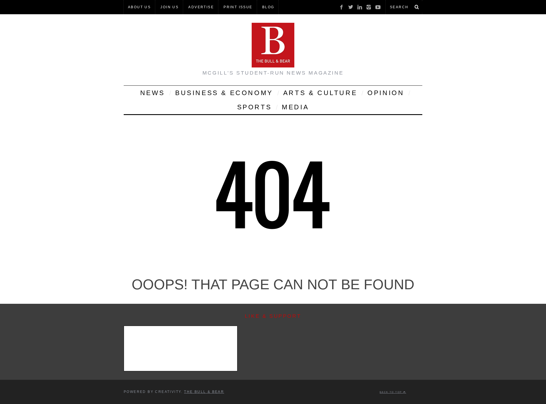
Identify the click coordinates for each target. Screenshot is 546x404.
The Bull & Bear (204, 392)
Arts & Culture (320, 93)
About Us (139, 7)
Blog (268, 7)
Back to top (391, 392)
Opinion (385, 93)
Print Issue (238, 7)
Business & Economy (224, 93)
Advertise (201, 7)
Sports (254, 107)
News (152, 93)
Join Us (169, 7)
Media (295, 107)
